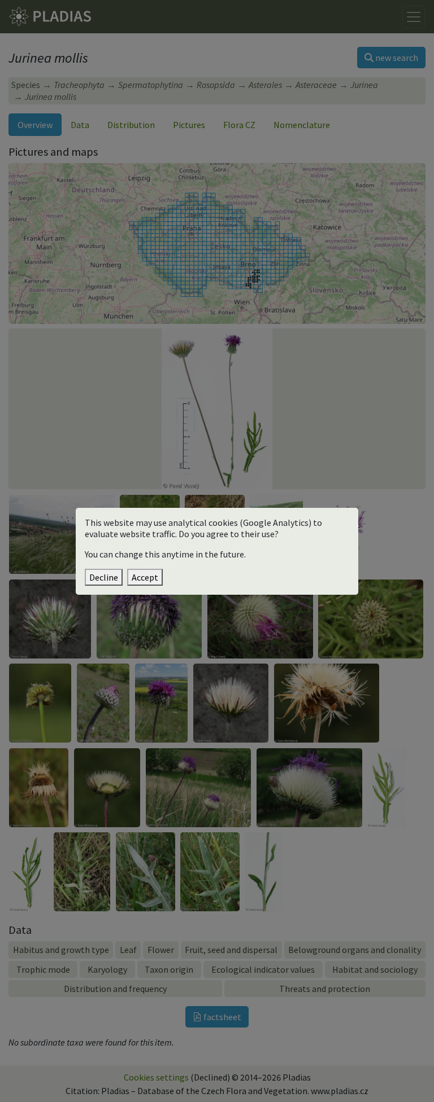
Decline (103, 577)
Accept (145, 577)
